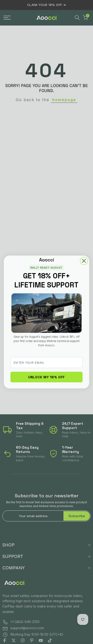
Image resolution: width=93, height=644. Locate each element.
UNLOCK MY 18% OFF (46, 377)
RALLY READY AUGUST (46, 267)
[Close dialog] (84, 261)
